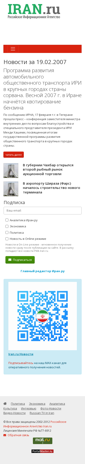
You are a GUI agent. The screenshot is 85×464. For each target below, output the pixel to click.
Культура (10, 408)
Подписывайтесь (20, 363)
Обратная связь (18, 435)
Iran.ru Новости (20, 354)
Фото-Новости (50, 408)
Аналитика (57, 404)
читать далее (13, 154)
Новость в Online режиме (27, 239)
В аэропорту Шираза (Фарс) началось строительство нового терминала (51, 187)
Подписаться (22, 260)
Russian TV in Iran (42, 413)
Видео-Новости (14, 413)
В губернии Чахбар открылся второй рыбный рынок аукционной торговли (48, 169)
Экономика (17, 226)
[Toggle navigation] (13, 49)
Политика (16, 233)
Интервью (28, 408)
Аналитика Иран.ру (23, 220)
